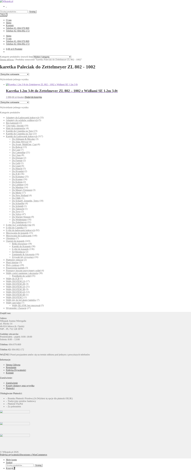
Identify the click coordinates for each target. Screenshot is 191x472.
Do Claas (16, 155)
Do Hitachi (17, 168)
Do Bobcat (17, 147)
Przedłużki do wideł (21, 276)
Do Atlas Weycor (20, 141)
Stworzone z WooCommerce (33, 454)
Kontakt (10, 25)
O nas (8, 20)
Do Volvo (16, 214)
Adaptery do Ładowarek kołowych (22, 117)
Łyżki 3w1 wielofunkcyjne (18, 225)
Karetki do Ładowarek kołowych (21, 136)
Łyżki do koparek (20, 249)
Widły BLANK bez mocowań (26, 305)
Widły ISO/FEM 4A (15, 292)
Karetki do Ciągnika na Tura (19, 131)
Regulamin (11, 367)
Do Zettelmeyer (19, 222)
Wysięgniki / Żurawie (16, 308)
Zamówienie (12, 383)
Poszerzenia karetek (15, 268)
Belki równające (19, 243)
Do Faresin (17, 160)
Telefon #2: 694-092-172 (18, 31)
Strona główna (7, 59)
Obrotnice (10, 238)
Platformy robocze (14, 260)
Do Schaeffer (18, 203)
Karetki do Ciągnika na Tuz (19, 133)
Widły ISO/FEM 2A (15, 281)
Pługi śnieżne (12, 262)
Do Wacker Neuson (21, 217)
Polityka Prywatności (16, 370)
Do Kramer (17, 179)
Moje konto (11, 459)
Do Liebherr (18, 184)
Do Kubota (17, 182)
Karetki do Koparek (21, 246)
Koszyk (10, 468)
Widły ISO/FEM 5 (14, 297)
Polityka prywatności (10, 454)
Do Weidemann (19, 219)
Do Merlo (16, 192)
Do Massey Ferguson (22, 190)
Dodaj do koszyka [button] (33, 97)
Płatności (10, 388)
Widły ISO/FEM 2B (15, 284)
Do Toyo (16, 211)
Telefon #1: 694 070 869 (17, 28)
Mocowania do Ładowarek (18, 235)
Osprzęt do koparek (15, 241)
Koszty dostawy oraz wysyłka (20, 385)
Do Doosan (17, 158)
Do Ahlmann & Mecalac (23, 139)
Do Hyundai (18, 171)
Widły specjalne (13, 302)
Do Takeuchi (18, 209)
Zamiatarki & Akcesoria (23, 254)
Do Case (16, 149)
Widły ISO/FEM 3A (15, 286)
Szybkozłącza (18, 251)
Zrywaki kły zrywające (23, 257)
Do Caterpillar (18, 152)
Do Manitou (17, 187)
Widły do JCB (12, 278)
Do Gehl (16, 163)
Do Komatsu (18, 176)
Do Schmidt (17, 206)
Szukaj (32, 12)
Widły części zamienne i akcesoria (22, 273)
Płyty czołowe (12, 265)
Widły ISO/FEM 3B (15, 289)
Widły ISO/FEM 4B (15, 294)
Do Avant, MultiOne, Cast (24, 144)
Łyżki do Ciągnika (15, 227)
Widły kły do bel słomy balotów (21, 300)
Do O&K (16, 198)
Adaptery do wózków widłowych (22, 120)
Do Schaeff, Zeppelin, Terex (25, 200)
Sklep (8, 22)
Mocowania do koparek (17, 233)
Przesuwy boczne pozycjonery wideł (23, 270)
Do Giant (16, 166)
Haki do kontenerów (15, 128)
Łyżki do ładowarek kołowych (20, 230)
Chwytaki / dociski (15, 125)
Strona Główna (13, 364)
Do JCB (16, 174)
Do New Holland (20, 195)
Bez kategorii (12, 123)
